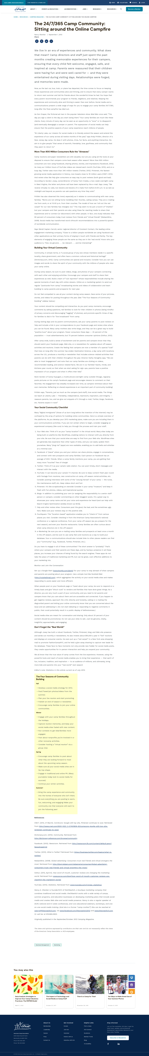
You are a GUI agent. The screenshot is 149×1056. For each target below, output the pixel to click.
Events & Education (50, 9)
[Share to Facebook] (37, 41)
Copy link (51, 41)
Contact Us (46, 1040)
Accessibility (87, 1043)
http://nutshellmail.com (45, 577)
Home (16, 17)
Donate (134, 2)
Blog (85, 1040)
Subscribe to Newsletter (118, 1038)
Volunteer (66, 1033)
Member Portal (88, 1036)
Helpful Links (89, 1023)
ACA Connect (87, 1029)
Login (143, 2)
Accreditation (70, 9)
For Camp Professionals (13, 2)
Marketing (57, 945)
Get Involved (68, 1023)
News (113, 2)
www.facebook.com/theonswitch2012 (75, 911)
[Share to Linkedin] (46, 41)
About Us (46, 1023)
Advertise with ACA (69, 1040)
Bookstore (87, 1033)
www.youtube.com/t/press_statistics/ (86, 885)
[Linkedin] (119, 1044)
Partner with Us (68, 1036)
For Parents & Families (37, 2)
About (32, 9)
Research (97, 9)
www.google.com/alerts (63, 571)
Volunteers (124, 2)
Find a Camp (87, 1026)
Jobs (84, 9)
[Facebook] (108, 1044)
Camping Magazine (37, 17)
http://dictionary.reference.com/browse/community (55, 838)
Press (45, 1036)
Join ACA (66, 1029)
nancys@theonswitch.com (45, 911)
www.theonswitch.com (104, 911)
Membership (47, 1026)
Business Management (42, 945)
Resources (111, 9)
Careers (45, 1033)
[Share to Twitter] (41, 41)
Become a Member (134, 9)
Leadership (46, 1029)
